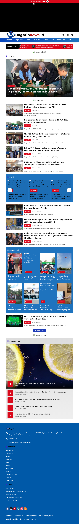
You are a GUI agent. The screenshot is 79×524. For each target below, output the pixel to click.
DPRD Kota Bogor (11, 500)
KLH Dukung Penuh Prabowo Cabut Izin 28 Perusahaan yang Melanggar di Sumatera (31, 308)
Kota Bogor (9, 453)
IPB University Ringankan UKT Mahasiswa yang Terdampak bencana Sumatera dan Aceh (44, 163)
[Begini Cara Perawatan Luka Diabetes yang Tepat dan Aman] (64, 293)
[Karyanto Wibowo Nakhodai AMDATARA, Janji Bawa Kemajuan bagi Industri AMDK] (47, 293)
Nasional (9, 459)
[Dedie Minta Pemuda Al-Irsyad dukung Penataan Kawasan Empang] (23, 46)
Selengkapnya (39, 330)
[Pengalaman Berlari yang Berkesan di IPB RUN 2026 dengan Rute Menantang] (14, 124)
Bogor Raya (11, 86)
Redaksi (8, 516)
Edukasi (8, 471)
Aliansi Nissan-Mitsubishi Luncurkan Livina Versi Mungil (33, 407)
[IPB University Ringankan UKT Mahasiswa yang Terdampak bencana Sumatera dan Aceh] (14, 166)
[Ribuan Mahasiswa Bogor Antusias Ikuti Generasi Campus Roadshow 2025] (14, 321)
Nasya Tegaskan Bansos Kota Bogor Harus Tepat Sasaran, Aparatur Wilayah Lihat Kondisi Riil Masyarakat (39, 196)
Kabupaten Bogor (12, 474)
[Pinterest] (14, 508)
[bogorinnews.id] (25, 35)
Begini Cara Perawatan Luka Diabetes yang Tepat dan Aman (64, 308)
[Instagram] (21, 508)
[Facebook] (7, 508)
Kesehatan (9, 480)
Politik (8, 465)
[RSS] (25, 508)
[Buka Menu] (67, 35)
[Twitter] (11, 508)
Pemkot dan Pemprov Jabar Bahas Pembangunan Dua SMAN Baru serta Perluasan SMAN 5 (48, 220)
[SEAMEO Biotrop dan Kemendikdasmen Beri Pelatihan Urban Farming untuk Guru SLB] (14, 138)
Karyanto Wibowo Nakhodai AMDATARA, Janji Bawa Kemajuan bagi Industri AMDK (46, 308)
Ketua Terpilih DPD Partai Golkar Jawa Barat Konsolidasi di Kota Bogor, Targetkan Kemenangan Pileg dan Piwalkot (17, 196)
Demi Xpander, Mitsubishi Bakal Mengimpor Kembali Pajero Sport (37, 399)
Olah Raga (9, 477)
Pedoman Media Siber (33, 516)
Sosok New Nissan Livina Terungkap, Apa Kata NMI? (32, 414)
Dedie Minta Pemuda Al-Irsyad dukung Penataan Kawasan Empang (37, 46)
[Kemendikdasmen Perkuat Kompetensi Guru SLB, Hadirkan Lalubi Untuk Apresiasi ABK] (14, 110)
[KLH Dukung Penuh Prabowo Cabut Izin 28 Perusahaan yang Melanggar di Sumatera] (31, 293)
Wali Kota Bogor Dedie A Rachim (16, 491)
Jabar (8, 456)
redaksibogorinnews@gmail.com (20, 442)
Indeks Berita (18, 516)
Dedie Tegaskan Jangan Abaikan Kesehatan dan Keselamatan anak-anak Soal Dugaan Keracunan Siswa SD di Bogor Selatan (48, 235)
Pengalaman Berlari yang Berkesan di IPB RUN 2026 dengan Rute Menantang (47, 278)
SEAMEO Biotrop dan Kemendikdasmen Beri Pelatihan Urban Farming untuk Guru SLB (47, 135)
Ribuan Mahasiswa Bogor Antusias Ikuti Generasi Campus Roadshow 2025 (45, 317)
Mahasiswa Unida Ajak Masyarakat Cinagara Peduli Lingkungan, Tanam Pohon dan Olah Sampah (35, 90)
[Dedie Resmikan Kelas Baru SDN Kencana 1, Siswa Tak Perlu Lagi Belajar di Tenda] (14, 210)
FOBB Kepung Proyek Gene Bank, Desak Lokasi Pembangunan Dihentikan (31, 278)
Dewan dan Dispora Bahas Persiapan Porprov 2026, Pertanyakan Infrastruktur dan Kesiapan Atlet (61, 196)
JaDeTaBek (9, 468)
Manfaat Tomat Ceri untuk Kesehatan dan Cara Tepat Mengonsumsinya (40, 392)
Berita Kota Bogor (12, 494)
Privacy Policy (48, 516)
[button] (63, 35)
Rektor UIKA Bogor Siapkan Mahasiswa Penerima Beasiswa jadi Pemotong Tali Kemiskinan (45, 149)
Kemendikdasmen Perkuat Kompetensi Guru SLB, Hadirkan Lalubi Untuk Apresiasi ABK (45, 105)
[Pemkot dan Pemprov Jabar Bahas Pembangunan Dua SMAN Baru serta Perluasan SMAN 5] (14, 224)
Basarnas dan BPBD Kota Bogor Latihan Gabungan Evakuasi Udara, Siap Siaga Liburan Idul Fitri (64, 278)
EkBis (10, 272)
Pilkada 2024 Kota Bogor (14, 497)
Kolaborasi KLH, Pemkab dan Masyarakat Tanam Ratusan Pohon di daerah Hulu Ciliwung (14, 308)
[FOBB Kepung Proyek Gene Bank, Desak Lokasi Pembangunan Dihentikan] (31, 263)
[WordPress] (18, 508)
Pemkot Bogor (10, 488)
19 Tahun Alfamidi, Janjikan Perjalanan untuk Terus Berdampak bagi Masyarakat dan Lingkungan (14, 278)
